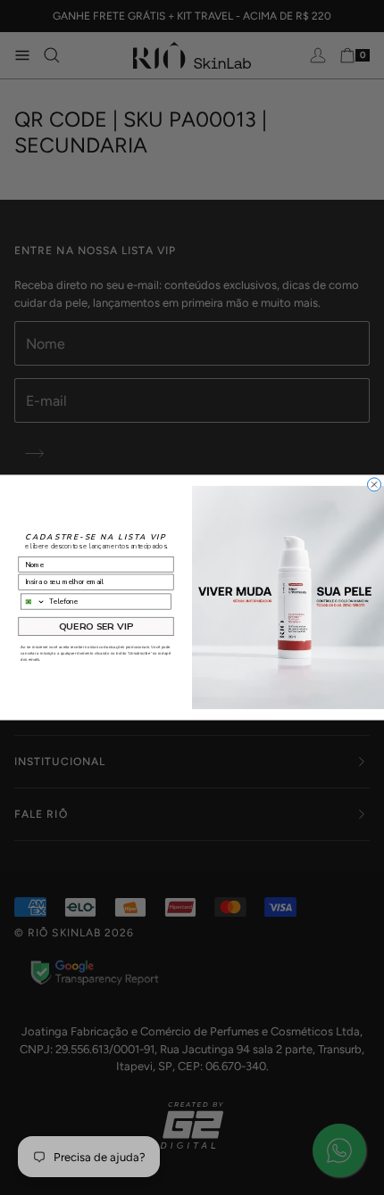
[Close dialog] (374, 484)
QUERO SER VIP (96, 626)
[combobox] (33, 601)
